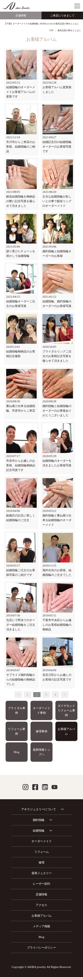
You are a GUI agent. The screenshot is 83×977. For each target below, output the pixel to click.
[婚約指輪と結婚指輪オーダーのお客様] (57, 228)
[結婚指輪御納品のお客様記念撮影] (21, 329)
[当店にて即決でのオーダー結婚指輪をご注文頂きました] (21, 597)
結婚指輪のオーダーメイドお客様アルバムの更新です (20, 92)
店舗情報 (20, 15)
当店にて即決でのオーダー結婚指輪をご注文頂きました (20, 625)
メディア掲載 (41, 926)
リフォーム (41, 851)
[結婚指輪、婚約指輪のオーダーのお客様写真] (57, 278)
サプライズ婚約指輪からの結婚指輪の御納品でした (20, 679)
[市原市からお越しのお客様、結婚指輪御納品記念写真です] (21, 438)
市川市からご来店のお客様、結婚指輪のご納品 (20, 146)
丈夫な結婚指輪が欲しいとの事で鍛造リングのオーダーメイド (56, 201)
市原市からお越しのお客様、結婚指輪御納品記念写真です (20, 465)
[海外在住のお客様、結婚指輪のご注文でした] (57, 547)
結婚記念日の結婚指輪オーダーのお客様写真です (56, 146)
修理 (41, 862)
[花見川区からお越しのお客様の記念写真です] (57, 652)
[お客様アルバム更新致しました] (57, 64)
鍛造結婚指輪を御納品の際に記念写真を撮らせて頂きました (20, 201)
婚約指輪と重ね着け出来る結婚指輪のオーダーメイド (56, 520)
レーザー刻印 (41, 883)
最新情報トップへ (41, 752)
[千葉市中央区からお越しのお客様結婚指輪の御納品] (57, 597)
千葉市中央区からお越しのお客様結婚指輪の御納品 (56, 625)
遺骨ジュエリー (41, 873)
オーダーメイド (41, 841)
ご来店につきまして (62, 15)
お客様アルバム (66, 731)
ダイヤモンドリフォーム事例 (66, 710)
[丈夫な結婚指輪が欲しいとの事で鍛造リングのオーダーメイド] (57, 174)
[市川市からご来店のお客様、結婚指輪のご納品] (21, 119)
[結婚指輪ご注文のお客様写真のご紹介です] (21, 547)
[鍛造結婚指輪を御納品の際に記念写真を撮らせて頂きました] (21, 174)
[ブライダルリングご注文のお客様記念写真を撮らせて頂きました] (57, 329)
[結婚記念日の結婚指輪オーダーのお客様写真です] (57, 119)
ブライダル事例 (16, 710)
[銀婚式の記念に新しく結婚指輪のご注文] (21, 493)
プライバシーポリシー (41, 947)
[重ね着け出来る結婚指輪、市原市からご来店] (21, 383)
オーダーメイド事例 (41, 710)
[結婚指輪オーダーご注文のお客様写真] (21, 278)
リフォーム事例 (16, 731)
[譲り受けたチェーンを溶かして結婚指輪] (21, 228)
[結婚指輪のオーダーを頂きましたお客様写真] (57, 438)
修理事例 (41, 731)
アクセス (41, 905)
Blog (16, 752)
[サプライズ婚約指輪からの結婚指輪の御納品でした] (21, 652)
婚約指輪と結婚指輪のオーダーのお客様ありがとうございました (56, 410)
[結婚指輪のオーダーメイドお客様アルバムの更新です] (21, 64)
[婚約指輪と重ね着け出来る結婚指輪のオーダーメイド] (57, 493)
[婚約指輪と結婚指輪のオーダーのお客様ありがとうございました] (57, 383)
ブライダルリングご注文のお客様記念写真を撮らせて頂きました (56, 356)
